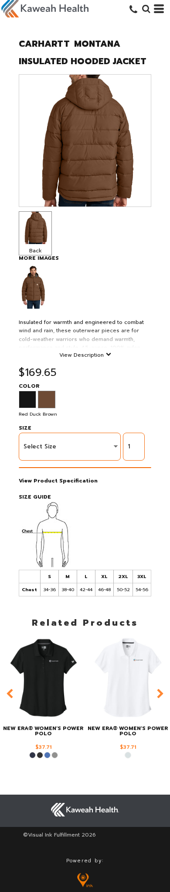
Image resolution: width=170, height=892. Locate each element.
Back (35, 251)
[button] (146, 8)
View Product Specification (58, 481)
